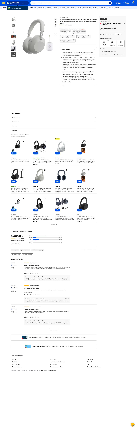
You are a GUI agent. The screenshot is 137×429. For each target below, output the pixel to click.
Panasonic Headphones (17, 366)
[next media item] (55, 34)
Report (38, 273)
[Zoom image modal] (55, 25)
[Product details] (95, 118)
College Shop (41, 7)
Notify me (118, 34)
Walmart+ (117, 7)
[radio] (65, 32)
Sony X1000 (14, 361)
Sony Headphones (16, 364)
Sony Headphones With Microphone (57, 361)
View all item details (66, 81)
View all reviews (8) (54, 330)
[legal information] (111, 21)
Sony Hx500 (89, 361)
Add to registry (120, 54)
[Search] (110, 3)
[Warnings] (95, 130)
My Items (95, 7)
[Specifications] (95, 122)
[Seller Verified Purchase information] (39, 262)
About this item (16, 113)
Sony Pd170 (14, 359)
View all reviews (15, 243)
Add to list (107, 54)
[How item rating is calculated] (24, 240)
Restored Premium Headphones (94, 366)
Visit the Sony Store (64, 17)
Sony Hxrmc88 (53, 359)
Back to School (33, 7)
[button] (117, 3)
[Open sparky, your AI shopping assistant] (132, 424)
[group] (65, 25)
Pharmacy (55, 7)
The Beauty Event (71, 7)
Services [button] (14, 7)
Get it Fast (49, 7)
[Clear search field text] (107, 3)
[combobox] (71, 3)
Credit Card (110, 7)
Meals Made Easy (87, 7)
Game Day (79, 7)
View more (53, 224)
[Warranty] (95, 126)
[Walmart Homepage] (3, 3)
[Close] (26, 7)
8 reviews (22, 238)
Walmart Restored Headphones (56, 366)
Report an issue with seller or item (109, 51)
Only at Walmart (102, 7)
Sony (88, 364)
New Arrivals (62, 7)
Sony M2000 (90, 359)
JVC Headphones (53, 364)
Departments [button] (5, 7)
